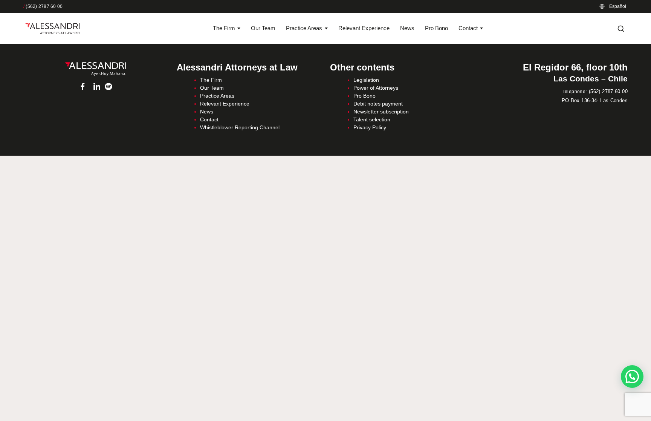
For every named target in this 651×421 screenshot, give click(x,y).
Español (617, 6)
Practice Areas (304, 28)
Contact (468, 28)
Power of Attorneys (375, 88)
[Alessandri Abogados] (52, 28)
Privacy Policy (369, 127)
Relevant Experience (364, 28)
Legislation (366, 80)
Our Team (263, 28)
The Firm (224, 28)
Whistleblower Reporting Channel (240, 127)
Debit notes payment (378, 104)
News (407, 28)
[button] (632, 376)
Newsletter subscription (381, 112)
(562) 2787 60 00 (43, 6)
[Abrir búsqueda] (621, 28)
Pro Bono (436, 28)
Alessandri (95, 69)
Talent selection (371, 119)
